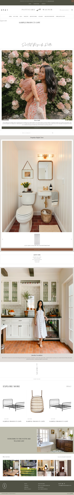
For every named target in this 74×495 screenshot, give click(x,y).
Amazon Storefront (49, 16)
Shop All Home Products (44, 485)
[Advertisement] (37, 33)
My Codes (15, 16)
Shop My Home (33, 16)
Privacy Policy (27, 489)
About (30, 3)
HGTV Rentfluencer (43, 489)
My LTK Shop (41, 487)
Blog (21, 16)
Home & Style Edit (60, 16)
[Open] (11, 468)
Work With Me (36, 3)
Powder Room (37, 260)
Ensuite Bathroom (37, 258)
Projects (26, 16)
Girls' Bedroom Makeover (37, 259)
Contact (26, 485)
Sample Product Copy (12, 421)
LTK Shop (41, 16)
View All (68, 386)
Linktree (26, 487)
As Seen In (43, 3)
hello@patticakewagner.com (65, 485)
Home (10, 16)
